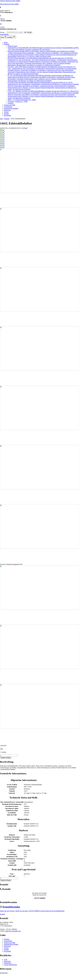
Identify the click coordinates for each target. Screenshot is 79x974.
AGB (5, 959)
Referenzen (7, 110)
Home (6, 42)
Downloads (7, 115)
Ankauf (6, 112)
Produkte (6, 44)
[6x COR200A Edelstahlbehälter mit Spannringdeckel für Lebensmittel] (4, 973)
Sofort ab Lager (12, 46)
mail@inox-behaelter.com (13, 931)
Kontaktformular (11, 907)
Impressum (7, 961)
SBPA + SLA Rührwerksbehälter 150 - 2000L (22, 100)
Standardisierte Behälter (11, 108)
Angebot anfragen (6, 757)
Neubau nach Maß (9, 105)
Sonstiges (10, 103)
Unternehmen (8, 107)
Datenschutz (7, 963)
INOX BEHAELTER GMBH (9, 4)
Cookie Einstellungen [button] (10, 965)
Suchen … (3, 32)
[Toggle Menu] (1, 39)
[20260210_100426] (1, 973)
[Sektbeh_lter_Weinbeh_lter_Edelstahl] (7, 973)
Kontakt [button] (2, 914)
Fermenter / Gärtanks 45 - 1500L (18, 101)
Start (1, 118)
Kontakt (6, 113)
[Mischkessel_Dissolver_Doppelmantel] (2, 973)
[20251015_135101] (5, 973)
